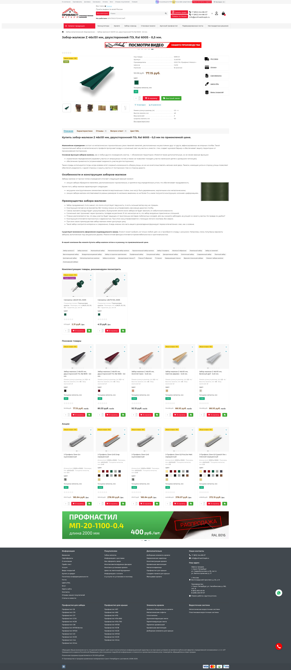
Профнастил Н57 (111, 609)
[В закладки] (90, 275)
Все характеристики (141, 121)
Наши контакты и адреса (202, 2)
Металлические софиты (156, 612)
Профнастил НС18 (69, 621)
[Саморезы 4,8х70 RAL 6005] (112, 285)
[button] (142, 540)
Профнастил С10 (68, 612)
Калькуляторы (103, 26)
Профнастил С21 (68, 634)
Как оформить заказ (112, 561)
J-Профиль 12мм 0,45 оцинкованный (140, 455)
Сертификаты (77, 2)
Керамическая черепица (156, 558)
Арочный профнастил (169, 26)
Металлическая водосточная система (204, 609)
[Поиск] (166, 13)
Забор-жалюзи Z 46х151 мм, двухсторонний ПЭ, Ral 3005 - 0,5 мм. (111, 374)
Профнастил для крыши (156, 570)
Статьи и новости (69, 598)
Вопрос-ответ (118, 131)
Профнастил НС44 (69, 643)
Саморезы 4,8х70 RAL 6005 (109, 300)
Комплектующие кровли (157, 561)
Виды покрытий (68, 570)
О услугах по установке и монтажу (118, 577)
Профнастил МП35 (112, 625)
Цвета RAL (66, 583)
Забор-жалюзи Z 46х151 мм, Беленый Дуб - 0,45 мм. (210, 373)
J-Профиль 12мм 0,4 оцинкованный (72, 455)
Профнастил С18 (68, 625)
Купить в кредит (68, 573)
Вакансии (66, 555)
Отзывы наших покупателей (73, 595)
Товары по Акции (179, 16)
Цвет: (136, 78)
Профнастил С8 (68, 609)
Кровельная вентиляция (156, 564)
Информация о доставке (114, 558)
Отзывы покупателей (122, 2)
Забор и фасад (130, 26)
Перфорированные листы (192, 26)
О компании (66, 2)
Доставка (87, 2)
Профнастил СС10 (69, 618)
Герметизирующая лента (157, 621)
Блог (111, 2)
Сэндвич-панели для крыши (158, 573)
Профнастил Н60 (111, 612)
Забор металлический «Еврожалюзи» (80, 32)
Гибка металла (110, 555)
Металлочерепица (154, 567)
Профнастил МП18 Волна (72, 628)
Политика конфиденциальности (75, 577)
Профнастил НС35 (69, 637)
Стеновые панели (148, 26)
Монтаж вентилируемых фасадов (118, 564)
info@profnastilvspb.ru (199, 17)
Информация (68, 551)
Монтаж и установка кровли (115, 567)
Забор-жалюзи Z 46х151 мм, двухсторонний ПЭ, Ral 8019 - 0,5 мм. (77, 374)
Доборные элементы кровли (158, 555)
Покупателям (110, 551)
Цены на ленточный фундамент (117, 570)
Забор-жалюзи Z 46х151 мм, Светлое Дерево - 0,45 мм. (176, 373)
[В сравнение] (90, 279)
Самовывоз (96, 2)
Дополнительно (154, 551)
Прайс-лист (66, 564)
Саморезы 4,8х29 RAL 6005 (75, 300)
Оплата (105, 2)
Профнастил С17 (68, 615)
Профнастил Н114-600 (113, 618)
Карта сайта (67, 589)
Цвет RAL (134, 131)
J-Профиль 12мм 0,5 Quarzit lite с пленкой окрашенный (212, 455)
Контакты (66, 592)
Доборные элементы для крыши (160, 631)
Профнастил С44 (69, 640)
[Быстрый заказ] (89, 331)
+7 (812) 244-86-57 (199, 12)
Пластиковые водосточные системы (204, 612)
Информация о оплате (113, 573)
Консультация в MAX (165, 2)
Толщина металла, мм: (143, 88)
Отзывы (101, 131)
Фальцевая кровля (154, 577)
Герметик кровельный (156, 625)
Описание (68, 131)
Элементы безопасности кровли (160, 609)
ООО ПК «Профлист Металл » (185, 62)
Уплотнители (152, 615)
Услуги (64, 567)
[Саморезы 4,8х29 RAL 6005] (78, 285)
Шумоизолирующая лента (157, 618)
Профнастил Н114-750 (113, 621)
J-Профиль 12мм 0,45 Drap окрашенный (109, 455)
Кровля (117, 26)
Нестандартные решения (218, 26)
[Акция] (145, 45)
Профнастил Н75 (111, 615)
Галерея (134, 2)
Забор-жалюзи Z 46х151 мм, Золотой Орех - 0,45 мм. (143, 373)
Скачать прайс (180, 12)
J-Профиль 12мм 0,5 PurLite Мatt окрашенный (178, 455)
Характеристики (85, 131)
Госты (64, 580)
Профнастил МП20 (69, 631)
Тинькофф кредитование (183, 2)
